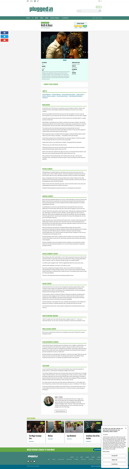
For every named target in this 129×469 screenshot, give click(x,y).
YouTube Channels (55, 18)
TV (32, 18)
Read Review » (31, 441)
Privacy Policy (91, 459)
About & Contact (61, 459)
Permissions (98, 459)
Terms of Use (83, 459)
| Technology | (65, 18)
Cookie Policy (69, 459)
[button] (4, 32)
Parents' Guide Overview (51, 84)
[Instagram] (31, 461)
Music (36, 18)
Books (46, 18)
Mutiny (50, 435)
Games (41, 18)
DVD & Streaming (45, 22)
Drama (45, 27)
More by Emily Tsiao (60, 411)
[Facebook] (28, 461)
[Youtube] (34, 461)
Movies (28, 18)
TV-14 (42, 27)
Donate (99, 457)
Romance (48, 27)
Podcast (53, 459)
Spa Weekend (71, 435)
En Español (76, 459)
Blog (49, 459)
